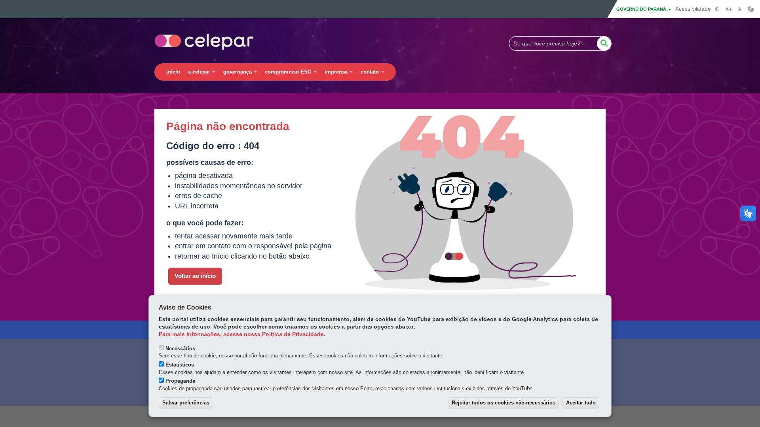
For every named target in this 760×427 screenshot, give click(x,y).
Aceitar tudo (581, 403)
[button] (604, 43)
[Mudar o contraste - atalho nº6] (717, 9)
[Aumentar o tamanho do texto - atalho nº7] (728, 9)
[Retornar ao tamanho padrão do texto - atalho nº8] (739, 9)
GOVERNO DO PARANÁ (641, 9)
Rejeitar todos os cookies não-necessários (503, 403)
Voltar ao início (195, 276)
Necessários (180, 348)
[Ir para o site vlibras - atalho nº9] (750, 9)
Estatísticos (179, 365)
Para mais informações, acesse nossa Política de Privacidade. (242, 334)
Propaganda (180, 381)
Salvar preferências (185, 403)
